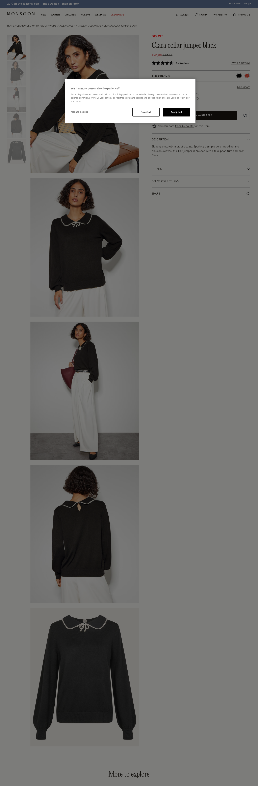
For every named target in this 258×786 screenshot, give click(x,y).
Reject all (146, 112)
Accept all (176, 112)
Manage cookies (79, 112)
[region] (130, 101)
